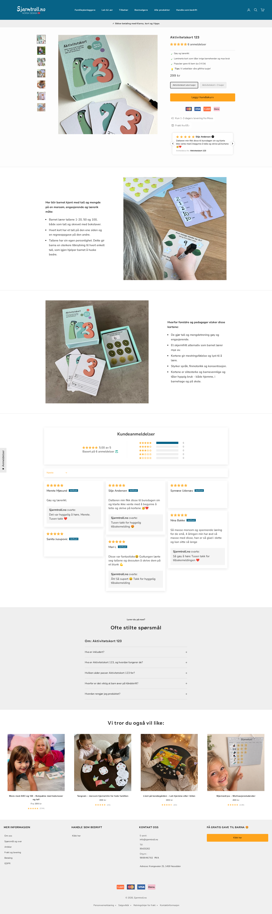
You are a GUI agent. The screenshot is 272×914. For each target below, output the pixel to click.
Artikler (8, 846)
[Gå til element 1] (41, 39)
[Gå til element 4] (41, 73)
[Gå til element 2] (41, 50)
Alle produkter (162, 10)
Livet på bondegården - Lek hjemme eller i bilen (169, 796)
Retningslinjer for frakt (144, 905)
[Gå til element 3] (41, 62)
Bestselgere (141, 10)
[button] (179, 44)
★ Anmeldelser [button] (3, 460)
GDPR (7, 863)
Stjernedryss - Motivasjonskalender (235, 796)
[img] (55, 485)
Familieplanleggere (85, 10)
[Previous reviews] (173, 144)
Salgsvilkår (123, 905)
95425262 (145, 848)
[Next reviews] (232, 144)
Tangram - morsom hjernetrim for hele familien (102, 796)
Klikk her (76, 835)
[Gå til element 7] (41, 107)
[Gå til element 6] (41, 96)
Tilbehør (123, 10)
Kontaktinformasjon (169, 905)
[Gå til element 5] (41, 84)
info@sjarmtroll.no (149, 839)
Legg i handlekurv (203, 97)
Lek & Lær (107, 10)
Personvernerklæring (104, 905)
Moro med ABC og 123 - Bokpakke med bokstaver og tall (36, 798)
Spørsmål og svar (13, 841)
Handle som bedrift (186, 10)
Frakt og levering (12, 852)
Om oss (8, 835)
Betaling (8, 857)
